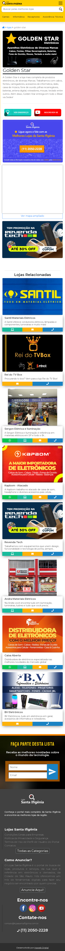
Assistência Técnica (53, 17)
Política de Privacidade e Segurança (26, 838)
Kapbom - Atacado (16, 485)
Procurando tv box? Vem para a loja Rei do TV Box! (31, 378)
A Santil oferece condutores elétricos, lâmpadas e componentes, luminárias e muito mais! (31, 323)
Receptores (34, 17)
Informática (18, 17)
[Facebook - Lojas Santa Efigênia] (23, 911)
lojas (9, 27)
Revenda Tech (14, 542)
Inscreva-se (52, 771)
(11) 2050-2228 (34, 930)
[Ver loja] (12, 329)
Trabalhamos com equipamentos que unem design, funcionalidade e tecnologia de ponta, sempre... (32, 547)
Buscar (60, 9)
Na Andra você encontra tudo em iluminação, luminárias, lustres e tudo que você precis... (28, 604)
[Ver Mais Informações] (32, 329)
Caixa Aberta (13, 655)
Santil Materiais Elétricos (20, 318)
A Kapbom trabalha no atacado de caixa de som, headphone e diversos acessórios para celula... (30, 490)
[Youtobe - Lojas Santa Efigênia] (41, 911)
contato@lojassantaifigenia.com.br (22, 923)
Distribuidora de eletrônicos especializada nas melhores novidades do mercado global (28, 660)
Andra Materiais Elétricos (20, 599)
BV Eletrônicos (14, 712)
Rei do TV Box (13, 374)
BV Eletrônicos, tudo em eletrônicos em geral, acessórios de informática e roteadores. (29, 717)
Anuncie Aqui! (32, 890)
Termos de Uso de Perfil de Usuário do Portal (32, 841)
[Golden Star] (33, 66)
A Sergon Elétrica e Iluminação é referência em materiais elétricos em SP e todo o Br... (29, 434)
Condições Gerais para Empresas (24, 834)
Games (5, 17)
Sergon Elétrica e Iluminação (22, 428)
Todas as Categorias (32, 851)
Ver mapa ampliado (32, 215)
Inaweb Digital (41, 947)
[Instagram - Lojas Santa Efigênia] (32, 911)
